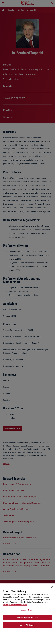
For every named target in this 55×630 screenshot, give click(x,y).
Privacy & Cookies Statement (15, 605)
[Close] (52, 587)
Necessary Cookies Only (27, 617)
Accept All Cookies (27, 625)
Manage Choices (27, 610)
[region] (27, 606)
